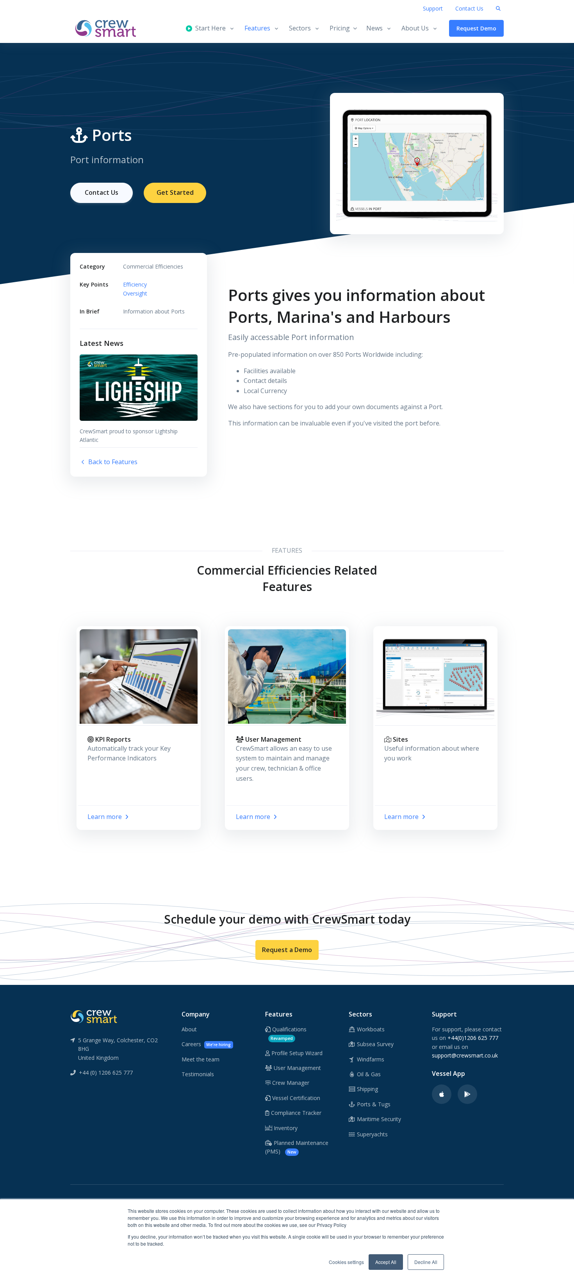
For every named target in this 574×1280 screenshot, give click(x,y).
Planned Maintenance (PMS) (296, 1147)
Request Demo (476, 28)
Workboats (370, 1029)
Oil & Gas (368, 1074)
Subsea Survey (374, 1044)
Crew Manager (290, 1082)
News (374, 28)
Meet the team (200, 1059)
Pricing (340, 28)
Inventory (285, 1128)
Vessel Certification (295, 1098)
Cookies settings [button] (346, 1262)
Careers (206, 1044)
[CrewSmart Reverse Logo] (93, 1016)
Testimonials (198, 1074)
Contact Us (469, 8)
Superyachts (371, 1134)
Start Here (209, 28)
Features (257, 28)
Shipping (366, 1089)
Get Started (175, 192)
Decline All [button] (425, 1262)
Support (433, 8)
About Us (415, 28)
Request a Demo (287, 949)
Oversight (135, 293)
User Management (296, 1068)
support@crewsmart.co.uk (465, 1055)
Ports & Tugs (372, 1104)
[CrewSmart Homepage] (109, 28)
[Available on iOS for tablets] (441, 1094)
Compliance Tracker (295, 1112)
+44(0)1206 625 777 (472, 1037)
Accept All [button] (385, 1262)
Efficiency (135, 284)
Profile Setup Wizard (296, 1053)
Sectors (300, 28)
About (189, 1029)
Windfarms (369, 1059)
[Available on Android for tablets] (467, 1094)
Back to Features (112, 462)
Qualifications (289, 1033)
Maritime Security (378, 1119)
